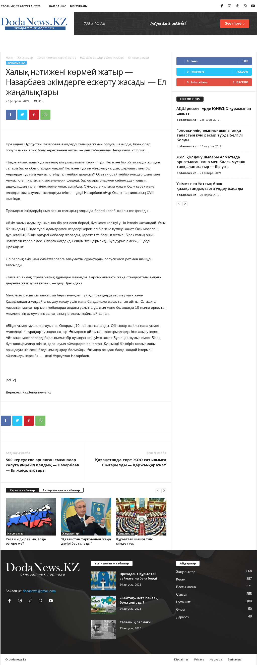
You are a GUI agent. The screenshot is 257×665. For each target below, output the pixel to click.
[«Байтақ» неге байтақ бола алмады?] (103, 605)
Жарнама (216, 659)
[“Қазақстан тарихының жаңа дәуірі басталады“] (86, 517)
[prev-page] (157, 490)
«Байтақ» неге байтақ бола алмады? (139, 600)
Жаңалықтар (25, 57)
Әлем (180, 609)
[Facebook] (222, 6)
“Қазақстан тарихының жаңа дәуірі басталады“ (86, 541)
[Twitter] (22, 115)
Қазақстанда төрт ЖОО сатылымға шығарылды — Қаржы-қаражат (130, 462)
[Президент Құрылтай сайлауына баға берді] (103, 580)
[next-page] (163, 490)
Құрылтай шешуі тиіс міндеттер (134, 541)
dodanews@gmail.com (39, 591)
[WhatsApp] (245, 6)
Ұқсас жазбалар (22, 490)
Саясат (181, 594)
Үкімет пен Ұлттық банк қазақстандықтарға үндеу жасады (209, 186)
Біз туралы (79, 6)
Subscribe (240, 82)
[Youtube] (253, 6)
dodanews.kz (186, 119)
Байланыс (57, 6)
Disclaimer (181, 659)
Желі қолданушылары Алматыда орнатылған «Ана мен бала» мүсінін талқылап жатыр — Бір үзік (210, 161)
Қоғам (180, 579)
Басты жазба (186, 587)
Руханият (183, 602)
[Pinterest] (34, 115)
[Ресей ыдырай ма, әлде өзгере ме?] (31, 517)
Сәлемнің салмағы (135, 622)
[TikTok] (237, 6)
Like (245, 61)
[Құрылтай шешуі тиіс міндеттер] (141, 517)
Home (9, 57)
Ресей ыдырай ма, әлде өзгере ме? (26, 541)
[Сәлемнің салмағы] (103, 629)
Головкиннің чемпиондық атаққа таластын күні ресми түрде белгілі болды (209, 135)
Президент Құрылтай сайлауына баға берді (138, 576)
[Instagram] (230, 6)
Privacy (199, 659)
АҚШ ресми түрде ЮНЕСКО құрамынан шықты (213, 111)
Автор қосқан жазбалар (61, 490)
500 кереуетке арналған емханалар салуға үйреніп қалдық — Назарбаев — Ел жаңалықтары (42, 465)
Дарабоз (182, 617)
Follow (242, 71)
